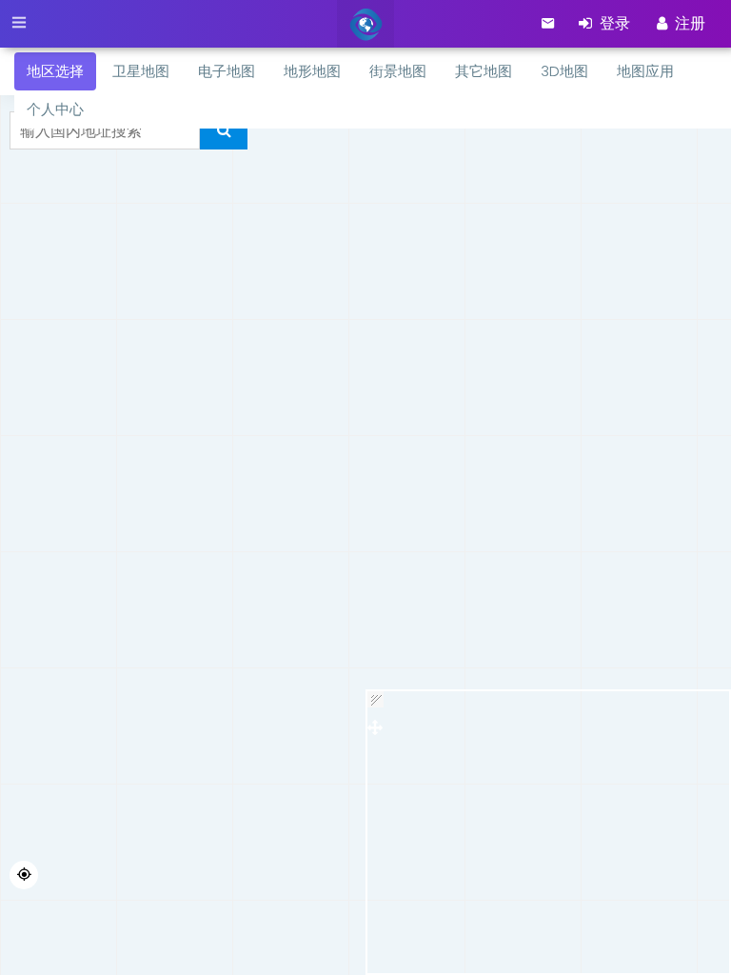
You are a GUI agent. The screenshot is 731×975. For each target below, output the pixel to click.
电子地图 (226, 71)
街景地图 (397, 71)
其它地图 (483, 71)
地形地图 (312, 71)
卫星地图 (140, 71)
